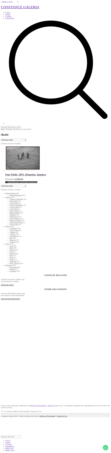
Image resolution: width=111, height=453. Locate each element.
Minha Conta (9, 450)
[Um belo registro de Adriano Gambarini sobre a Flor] (101, 317)
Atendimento (9, 18)
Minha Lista (9, 448)
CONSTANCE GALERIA (20, 7)
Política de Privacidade (47, 416)
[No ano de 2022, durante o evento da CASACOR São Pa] (83, 317)
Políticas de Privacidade (37, 406)
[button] (105, 447)
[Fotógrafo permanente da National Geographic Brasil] (46, 306)
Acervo (7, 12)
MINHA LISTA (7, 2)
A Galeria (8, 444)
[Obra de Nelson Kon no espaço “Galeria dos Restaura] (28, 317)
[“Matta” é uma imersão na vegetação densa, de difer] (28, 306)
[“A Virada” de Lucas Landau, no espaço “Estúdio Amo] (83, 306)
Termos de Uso (52, 406)
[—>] (9, 317)
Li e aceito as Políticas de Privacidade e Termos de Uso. (22, 411)
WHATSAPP (6, 299)
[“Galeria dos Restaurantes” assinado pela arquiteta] (64, 317)
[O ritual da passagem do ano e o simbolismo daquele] (64, 306)
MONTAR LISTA (7, 285)
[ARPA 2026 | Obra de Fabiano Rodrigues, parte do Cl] (9, 306)
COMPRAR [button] (19, 179)
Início (3, 129)
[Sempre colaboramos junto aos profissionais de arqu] (46, 317)
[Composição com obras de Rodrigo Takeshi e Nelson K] (101, 306)
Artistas (7, 14)
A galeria (8, 16)
